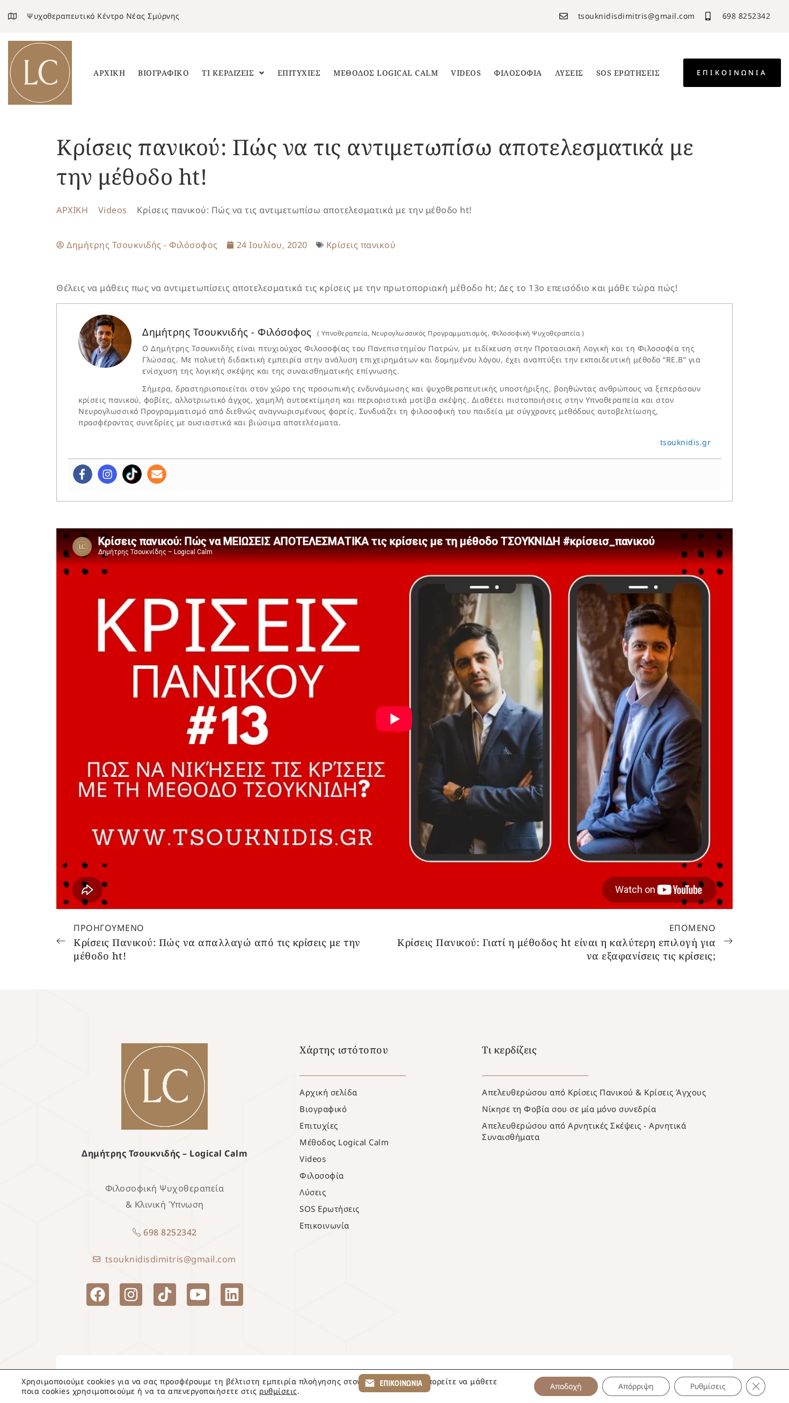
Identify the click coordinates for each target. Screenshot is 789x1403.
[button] (233, 73)
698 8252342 (170, 1232)
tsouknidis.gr (685, 442)
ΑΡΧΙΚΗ (72, 210)
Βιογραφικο (163, 73)
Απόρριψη (636, 1386)
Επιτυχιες (299, 73)
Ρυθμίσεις (708, 1386)
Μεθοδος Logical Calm (385, 73)
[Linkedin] (232, 1294)
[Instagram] (107, 474)
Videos (466, 73)
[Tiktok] (132, 474)
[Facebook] (82, 474)
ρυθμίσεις (278, 1391)
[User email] (156, 474)
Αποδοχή (566, 1386)
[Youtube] (198, 1294)
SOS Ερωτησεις (628, 73)
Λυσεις (569, 73)
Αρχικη (109, 73)
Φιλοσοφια (518, 73)
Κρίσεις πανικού (361, 245)
